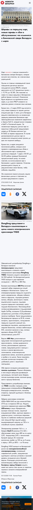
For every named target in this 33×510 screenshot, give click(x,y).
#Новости (4, 186)
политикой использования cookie (10, 504)
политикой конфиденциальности (11, 505)
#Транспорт (10, 479)
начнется (8, 72)
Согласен (27, 504)
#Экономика (11, 186)
